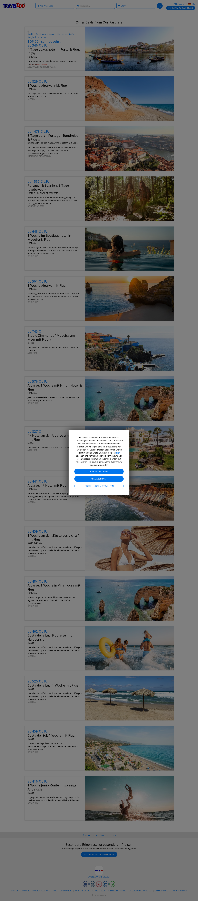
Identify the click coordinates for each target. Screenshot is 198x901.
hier (118, 452)
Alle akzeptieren (99, 471)
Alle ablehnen (99, 478)
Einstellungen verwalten (99, 486)
